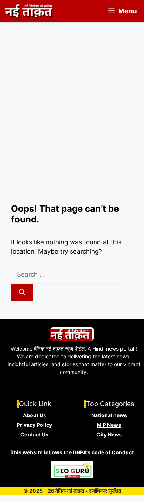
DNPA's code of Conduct (103, 452)
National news (109, 415)
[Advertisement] (72, 128)
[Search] (22, 292)
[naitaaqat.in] (30, 11)
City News (109, 434)
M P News (109, 425)
